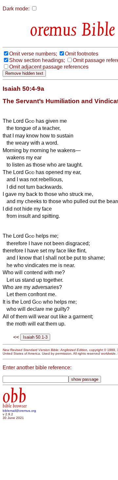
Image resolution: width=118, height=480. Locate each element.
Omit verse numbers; (33, 53)
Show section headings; (37, 60)
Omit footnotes (81, 53)
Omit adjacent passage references (48, 67)
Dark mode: (16, 8)
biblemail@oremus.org (19, 410)
